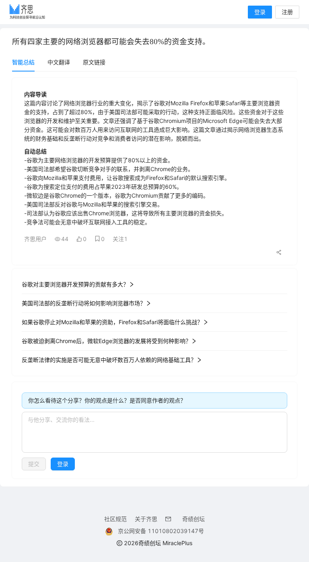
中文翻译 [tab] (58, 62)
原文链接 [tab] (94, 62)
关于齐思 (146, 518)
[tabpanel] (154, 278)
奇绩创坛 (193, 518)
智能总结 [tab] (23, 62)
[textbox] (154, 432)
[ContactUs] (169, 518)
